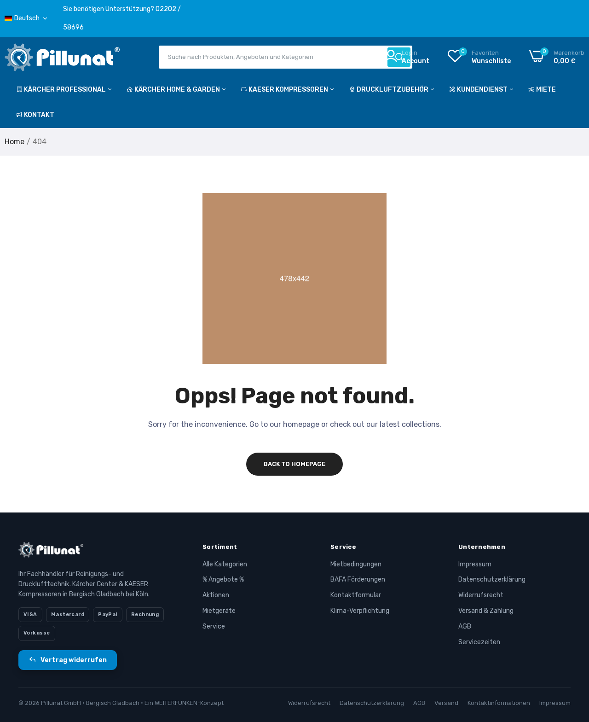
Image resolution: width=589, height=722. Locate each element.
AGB (464, 626)
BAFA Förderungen (357, 579)
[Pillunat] (62, 59)
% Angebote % (223, 579)
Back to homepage (294, 463)
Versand (446, 702)
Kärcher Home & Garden (177, 89)
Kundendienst (483, 89)
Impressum (474, 564)
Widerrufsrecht (480, 595)
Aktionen (215, 595)
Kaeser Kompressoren (288, 89)
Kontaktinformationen (499, 702)
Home (14, 141)
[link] (570, 655)
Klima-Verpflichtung (359, 611)
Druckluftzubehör (393, 89)
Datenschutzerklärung (491, 579)
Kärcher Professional (65, 89)
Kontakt (39, 115)
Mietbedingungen (355, 564)
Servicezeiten (479, 642)
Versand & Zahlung (486, 611)
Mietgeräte (219, 611)
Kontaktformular (355, 595)
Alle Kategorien (224, 564)
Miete (546, 89)
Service (213, 626)
